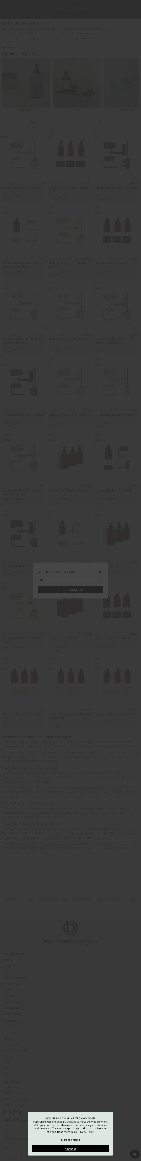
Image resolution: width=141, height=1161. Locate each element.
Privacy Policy (86, 1131)
